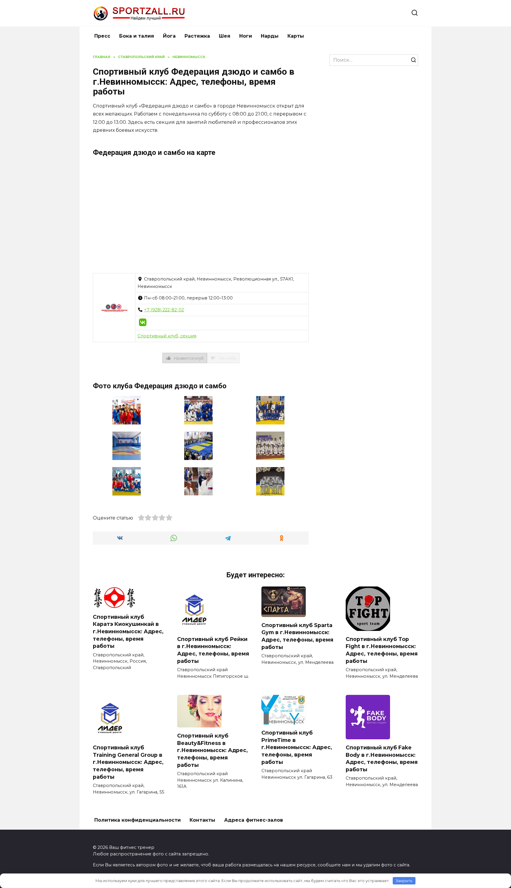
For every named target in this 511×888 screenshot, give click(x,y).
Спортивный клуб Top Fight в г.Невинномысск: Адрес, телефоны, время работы (382, 650)
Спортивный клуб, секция (167, 336)
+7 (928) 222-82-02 (164, 309)
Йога (169, 36)
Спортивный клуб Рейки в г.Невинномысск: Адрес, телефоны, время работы (213, 650)
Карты (295, 36)
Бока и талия (136, 36)
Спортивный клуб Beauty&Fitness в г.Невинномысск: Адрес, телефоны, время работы (212, 750)
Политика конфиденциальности (137, 820)
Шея (224, 36)
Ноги (245, 36)
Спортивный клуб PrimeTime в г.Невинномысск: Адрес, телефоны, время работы (296, 747)
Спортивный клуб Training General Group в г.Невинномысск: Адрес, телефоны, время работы (128, 762)
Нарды (270, 36)
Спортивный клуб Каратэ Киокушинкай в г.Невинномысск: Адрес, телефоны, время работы (128, 631)
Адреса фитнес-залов (253, 820)
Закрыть (404, 880)
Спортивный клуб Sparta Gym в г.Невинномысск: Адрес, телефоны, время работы (297, 636)
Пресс (102, 36)
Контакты (202, 820)
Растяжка (197, 36)
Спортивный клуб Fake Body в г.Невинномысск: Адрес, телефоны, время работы (382, 758)
